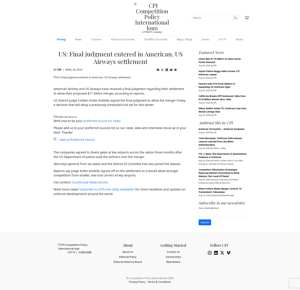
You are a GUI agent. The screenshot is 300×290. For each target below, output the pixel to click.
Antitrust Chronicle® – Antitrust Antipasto (222, 129)
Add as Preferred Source (77, 140)
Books (239, 39)
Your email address (209, 208)
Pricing (61, 39)
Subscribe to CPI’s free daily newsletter (107, 189)
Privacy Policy (137, 282)
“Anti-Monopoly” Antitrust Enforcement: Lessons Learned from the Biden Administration (220, 141)
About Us (127, 252)
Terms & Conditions (159, 282)
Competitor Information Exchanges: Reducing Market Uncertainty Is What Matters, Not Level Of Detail (219, 173)
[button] (247, 17)
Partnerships (173, 257)
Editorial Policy (127, 257)
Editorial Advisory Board (128, 262)
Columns (96, 39)
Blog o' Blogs (184, 39)
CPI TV (222, 39)
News (78, 39)
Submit (205, 222)
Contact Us (173, 252)
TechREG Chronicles (156, 39)
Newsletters (173, 262)
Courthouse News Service (90, 182)
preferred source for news (101, 121)
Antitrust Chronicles (123, 39)
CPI (59, 69)
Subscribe (85, 252)
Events (205, 39)
